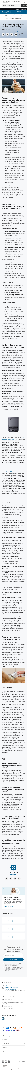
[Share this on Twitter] (3, 34)
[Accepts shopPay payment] (7, 1030)
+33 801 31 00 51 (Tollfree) (10, 989)
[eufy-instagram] (3, 1061)
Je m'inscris (13, 959)
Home (3, 22)
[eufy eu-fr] (13, 15)
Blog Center (9, 22)
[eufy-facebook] (6, 1061)
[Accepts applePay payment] (10, 1028)
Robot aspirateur (18, 22)
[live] (5, 15)
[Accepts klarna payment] (18, 1030)
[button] (24, 2)
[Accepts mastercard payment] (21, 1028)
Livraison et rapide (9, 999)
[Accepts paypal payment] (3, 1030)
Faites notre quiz (9, 906)
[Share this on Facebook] (7, 34)
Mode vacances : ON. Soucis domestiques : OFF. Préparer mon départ (12, 12)
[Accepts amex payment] (7, 1028)
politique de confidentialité (11, 965)
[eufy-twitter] (9, 1061)
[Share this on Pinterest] (11, 34)
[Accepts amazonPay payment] (3, 1028)
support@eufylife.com (10, 985)
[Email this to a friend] (15, 34)
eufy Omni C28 (7, 471)
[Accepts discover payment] (14, 1028)
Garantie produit (8, 1006)
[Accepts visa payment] (14, 1030)
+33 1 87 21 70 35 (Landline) (11, 987)
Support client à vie (9, 1008)
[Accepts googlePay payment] (18, 1028)
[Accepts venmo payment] (10, 1030)
